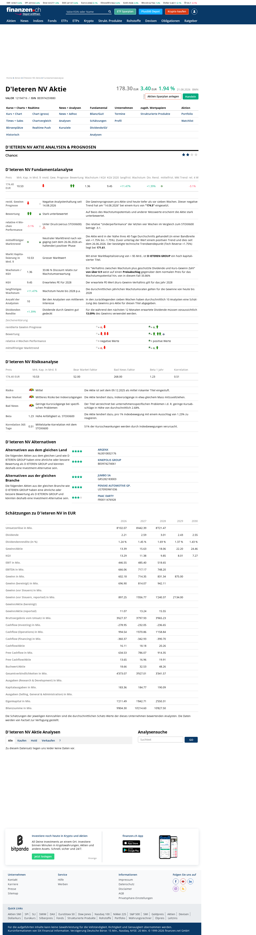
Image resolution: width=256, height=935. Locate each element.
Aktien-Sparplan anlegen (163, 96)
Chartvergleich (41, 120)
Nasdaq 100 (102, 914)
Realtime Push (41, 127)
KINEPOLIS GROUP (109, 460)
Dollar (166, 2)
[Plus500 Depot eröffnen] (27, 14)
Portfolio (187, 114)
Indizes (38, 21)
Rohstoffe (134, 21)
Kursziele (65, 127)
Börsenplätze (14, 127)
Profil (118, 120)
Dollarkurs (14, 918)
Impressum (126, 879)
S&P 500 (135, 914)
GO (191, 740)
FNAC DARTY (106, 496)
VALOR (9, 98)
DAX (64, 2)
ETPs (76, 21)
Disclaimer (125, 889)
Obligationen (170, 21)
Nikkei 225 (119, 914)
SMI (8, 2)
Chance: (11, 155)
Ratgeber (190, 21)
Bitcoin (145, 2)
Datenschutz (126, 884)
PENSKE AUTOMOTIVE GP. (114, 485)
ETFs (64, 21)
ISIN (33, 98)
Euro (83, 2)
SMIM (42, 914)
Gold (125, 2)
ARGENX (103, 449)
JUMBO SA (104, 475)
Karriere (13, 884)
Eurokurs (30, 918)
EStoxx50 (105, 2)
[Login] (194, 12)
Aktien (11, 21)
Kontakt (12, 879)
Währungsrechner (140, 918)
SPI (26, 2)
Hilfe (61, 879)
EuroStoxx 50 (66, 914)
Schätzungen (98, 120)
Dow (45, 2)
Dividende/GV (98, 127)
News (24, 21)
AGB (121, 893)
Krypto (89, 21)
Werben (63, 884)
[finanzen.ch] (24, 9)
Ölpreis (159, 918)
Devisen (151, 21)
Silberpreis (46, 918)
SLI (34, 914)
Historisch (12, 134)
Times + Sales (14, 120)
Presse (12, 889)
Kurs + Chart (14, 114)
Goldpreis (158, 914)
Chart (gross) (40, 114)
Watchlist (187, 120)
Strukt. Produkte (110, 21)
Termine (120, 114)
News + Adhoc (68, 114)
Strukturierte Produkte (155, 114)
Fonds (52, 21)
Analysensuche (152, 732)
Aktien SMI (14, 914)
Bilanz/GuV (97, 114)
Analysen (65, 120)
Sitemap (13, 893)
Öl (185, 2)
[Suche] (110, 11)
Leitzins (172, 918)
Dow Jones (84, 914)
